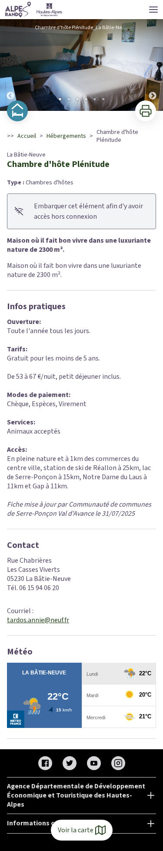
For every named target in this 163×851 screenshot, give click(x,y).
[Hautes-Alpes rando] (34, 9)
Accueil (26, 136)
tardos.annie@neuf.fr (38, 620)
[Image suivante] (152, 65)
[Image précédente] (10, 65)
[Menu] (153, 9)
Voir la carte (75, 830)
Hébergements (66, 136)
